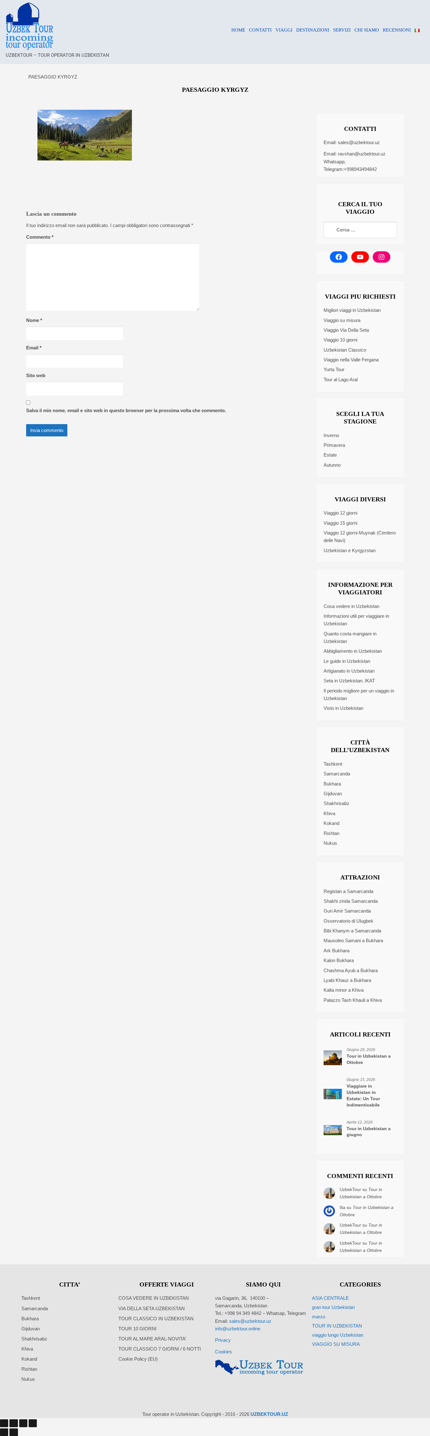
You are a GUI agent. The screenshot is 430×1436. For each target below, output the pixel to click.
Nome (34, 320)
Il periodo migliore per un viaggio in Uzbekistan (359, 694)
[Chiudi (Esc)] (33, 1423)
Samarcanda (337, 773)
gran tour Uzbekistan (333, 1307)
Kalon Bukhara (339, 960)
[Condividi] (23, 1423)
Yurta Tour (334, 369)
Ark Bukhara (336, 950)
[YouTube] (360, 257)
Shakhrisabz (336, 803)
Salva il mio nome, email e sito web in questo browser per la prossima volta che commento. (126, 410)
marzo (318, 1316)
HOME (238, 29)
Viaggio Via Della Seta (346, 330)
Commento (40, 237)
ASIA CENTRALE (330, 1298)
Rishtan (331, 833)
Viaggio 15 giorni (340, 523)
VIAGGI (283, 29)
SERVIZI (342, 29)
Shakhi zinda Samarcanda (351, 901)
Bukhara (332, 783)
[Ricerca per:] (360, 230)
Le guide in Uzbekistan (347, 661)
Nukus (330, 843)
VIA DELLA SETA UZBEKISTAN (151, 1308)
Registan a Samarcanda (348, 891)
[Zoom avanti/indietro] (4, 1423)
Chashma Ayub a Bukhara (351, 970)
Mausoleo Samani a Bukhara (353, 940)
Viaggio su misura (342, 320)
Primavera (334, 445)
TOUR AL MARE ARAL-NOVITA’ (152, 1338)
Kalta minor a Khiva (344, 990)
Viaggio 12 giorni (340, 513)
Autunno (332, 465)
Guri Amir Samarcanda (347, 911)
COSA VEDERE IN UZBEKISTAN (153, 1298)
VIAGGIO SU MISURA (336, 1344)
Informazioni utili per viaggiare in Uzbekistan (356, 619)
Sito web (35, 375)
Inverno (331, 435)
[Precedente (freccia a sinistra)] (4, 1432)
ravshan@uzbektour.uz (362, 153)
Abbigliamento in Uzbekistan (353, 651)
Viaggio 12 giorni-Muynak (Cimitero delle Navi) (360, 536)
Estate (330, 455)
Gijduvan (333, 793)
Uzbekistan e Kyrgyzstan (350, 550)
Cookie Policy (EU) (138, 1359)
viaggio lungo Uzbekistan (337, 1335)
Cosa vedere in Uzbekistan (351, 606)
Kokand (331, 823)
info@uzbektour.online (237, 1328)
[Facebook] (339, 257)
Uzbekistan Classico (345, 350)
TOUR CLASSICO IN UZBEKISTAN (156, 1318)
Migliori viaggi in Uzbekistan (352, 310)
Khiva (329, 813)
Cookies (223, 1351)
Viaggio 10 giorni (340, 339)
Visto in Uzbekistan (343, 708)
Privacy (223, 1340)
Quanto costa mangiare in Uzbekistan (350, 637)
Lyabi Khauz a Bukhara (347, 980)
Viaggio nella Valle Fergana (351, 359)
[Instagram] (381, 257)
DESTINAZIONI (312, 29)
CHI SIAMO (366, 29)
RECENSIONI (397, 29)
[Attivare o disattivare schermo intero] (13, 1423)
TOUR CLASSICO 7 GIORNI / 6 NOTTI (159, 1348)
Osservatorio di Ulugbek (348, 921)
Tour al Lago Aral (341, 379)
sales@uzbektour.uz (359, 142)
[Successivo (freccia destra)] (13, 1432)
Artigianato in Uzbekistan (349, 671)
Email (34, 347)
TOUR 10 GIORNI (137, 1328)
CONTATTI (260, 29)
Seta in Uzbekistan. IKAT (349, 680)
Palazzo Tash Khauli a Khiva (353, 1000)
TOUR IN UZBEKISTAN (337, 1325)
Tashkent (333, 764)
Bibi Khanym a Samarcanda (352, 930)
